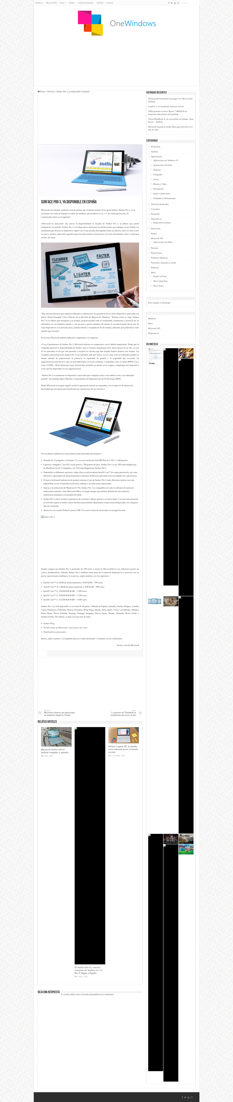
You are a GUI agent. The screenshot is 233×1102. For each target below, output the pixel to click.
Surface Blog (49, 623)
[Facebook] (169, 3)
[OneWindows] (116, 23)
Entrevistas (155, 228)
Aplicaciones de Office (163, 242)
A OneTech (155, 147)
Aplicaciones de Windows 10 (165, 160)
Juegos (154, 233)
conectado (84, 994)
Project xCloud (159, 276)
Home (42, 91)
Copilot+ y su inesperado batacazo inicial (166, 106)
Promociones (156, 253)
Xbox (153, 272)
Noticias (50, 91)
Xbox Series (158, 286)
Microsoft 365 (51, 3)
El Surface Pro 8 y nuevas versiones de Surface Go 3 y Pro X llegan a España (89, 970)
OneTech (100, 3)
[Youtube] (175, 3)
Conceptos (155, 209)
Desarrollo (155, 214)
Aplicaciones (156, 156)
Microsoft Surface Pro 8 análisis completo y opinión (54, 751)
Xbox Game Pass (160, 281)
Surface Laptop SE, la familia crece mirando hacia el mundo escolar (123, 749)
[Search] (197, 2)
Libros (156, 179)
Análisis (154, 151)
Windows (39, 3)
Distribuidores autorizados (54, 632)
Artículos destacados (85, 3)
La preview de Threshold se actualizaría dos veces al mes (123, 713)
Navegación (158, 189)
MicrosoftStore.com (111, 569)
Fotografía (157, 174)
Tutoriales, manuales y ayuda (163, 262)
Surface (72, 3)
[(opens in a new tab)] (155, 601)
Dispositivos (156, 219)
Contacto (109, 3)
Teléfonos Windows (159, 258)
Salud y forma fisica (161, 193)
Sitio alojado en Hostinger (159, 303)
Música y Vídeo (160, 184)
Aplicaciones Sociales (162, 165)
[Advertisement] (116, 61)
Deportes (157, 170)
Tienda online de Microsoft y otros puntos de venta (65, 627)
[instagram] (178, 3)
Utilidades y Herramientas (164, 198)
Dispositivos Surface (162, 222)
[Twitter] (171, 3)
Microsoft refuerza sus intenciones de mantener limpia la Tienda (59, 713)
